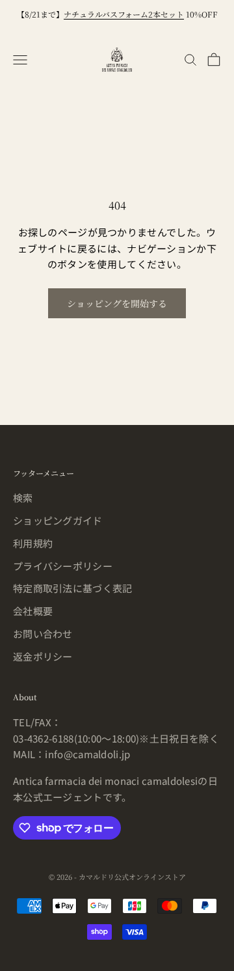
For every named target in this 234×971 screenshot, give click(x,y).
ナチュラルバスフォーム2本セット (124, 14)
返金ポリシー (43, 656)
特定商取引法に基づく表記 (73, 588)
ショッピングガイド (58, 520)
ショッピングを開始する (117, 303)
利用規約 (33, 543)
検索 (23, 497)
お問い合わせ (43, 633)
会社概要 (33, 611)
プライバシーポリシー (62, 566)
